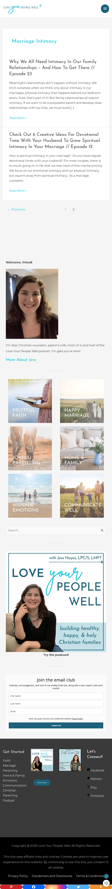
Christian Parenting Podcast (10, 795)
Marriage (9, 765)
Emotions (10, 780)
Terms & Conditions (90, 876)
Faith (6, 760)
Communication (15, 785)
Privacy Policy (77, 718)
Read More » (18, 117)
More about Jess (21, 360)
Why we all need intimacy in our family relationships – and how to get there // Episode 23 (53, 68)
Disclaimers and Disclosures (52, 876)
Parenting (10, 770)
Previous (16, 209)
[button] (42, 782)
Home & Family (14, 775)
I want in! (56, 725)
